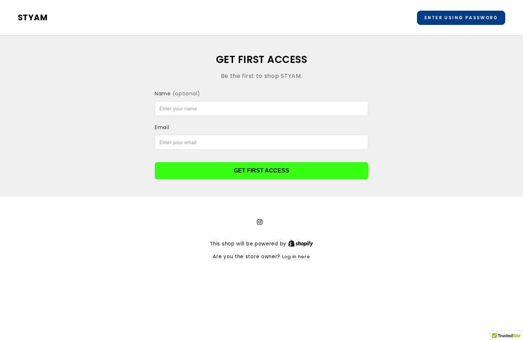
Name (177, 93)
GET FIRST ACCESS (261, 171)
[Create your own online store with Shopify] (300, 243)
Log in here (296, 256)
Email (162, 127)
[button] (461, 18)
